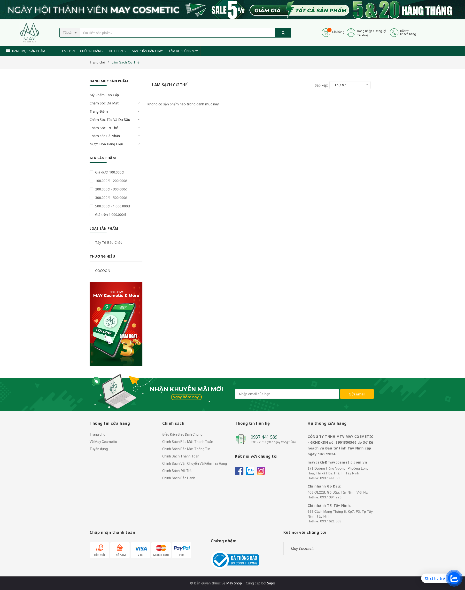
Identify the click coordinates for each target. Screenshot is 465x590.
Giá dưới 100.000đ (109, 172)
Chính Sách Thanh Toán (180, 456)
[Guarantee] (235, 559)
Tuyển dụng (99, 449)
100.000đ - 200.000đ (110, 180)
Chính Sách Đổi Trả (177, 471)
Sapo (271, 583)
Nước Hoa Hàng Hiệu (106, 144)
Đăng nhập (364, 31)
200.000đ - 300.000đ (110, 189)
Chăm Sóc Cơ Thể (104, 128)
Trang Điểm (99, 111)
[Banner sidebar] (116, 324)
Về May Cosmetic (103, 442)
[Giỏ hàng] (326, 32)
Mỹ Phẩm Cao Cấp (104, 95)
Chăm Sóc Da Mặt (104, 103)
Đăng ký (380, 31)
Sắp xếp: (321, 85)
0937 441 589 (264, 437)
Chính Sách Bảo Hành (178, 478)
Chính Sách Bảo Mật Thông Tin (186, 449)
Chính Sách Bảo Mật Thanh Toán (187, 442)
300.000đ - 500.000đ (110, 197)
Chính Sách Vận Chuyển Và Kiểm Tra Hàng (194, 463)
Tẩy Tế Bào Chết (108, 242)
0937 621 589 (330, 521)
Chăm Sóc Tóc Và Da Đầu (110, 119)
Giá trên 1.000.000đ (110, 214)
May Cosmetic (302, 548)
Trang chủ (97, 434)
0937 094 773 (330, 497)
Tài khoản (363, 35)
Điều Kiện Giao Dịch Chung (182, 434)
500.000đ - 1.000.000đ (112, 206)
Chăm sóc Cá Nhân (105, 136)
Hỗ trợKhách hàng (408, 32)
